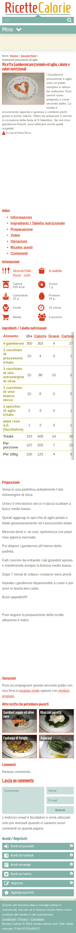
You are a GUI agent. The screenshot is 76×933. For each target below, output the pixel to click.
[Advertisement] (38, 41)
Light (27, 275)
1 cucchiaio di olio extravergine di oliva (13, 375)
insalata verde (29, 690)
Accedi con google (21, 864)
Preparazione (22, 229)
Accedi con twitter (21, 874)
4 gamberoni (13, 343)
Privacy (23, 919)
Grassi (53, 336)
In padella (55, 270)
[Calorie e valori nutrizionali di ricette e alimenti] (38, 8)
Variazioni (19, 241)
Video (15, 235)
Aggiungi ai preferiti (22, 892)
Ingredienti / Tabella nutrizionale (38, 223)
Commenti (19, 253)
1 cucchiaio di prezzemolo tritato (13, 356)
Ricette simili (22, 247)
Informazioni (21, 217)
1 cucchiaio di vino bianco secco (12, 394)
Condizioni (9, 919)
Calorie (40, 336)
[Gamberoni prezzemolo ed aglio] (23, 88)
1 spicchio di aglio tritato (11, 410)
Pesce (17, 275)
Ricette (14, 56)
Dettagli (19, 720)
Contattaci (37, 919)
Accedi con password (22, 846)
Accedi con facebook (22, 855)
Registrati (17, 883)
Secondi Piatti (28, 56)
